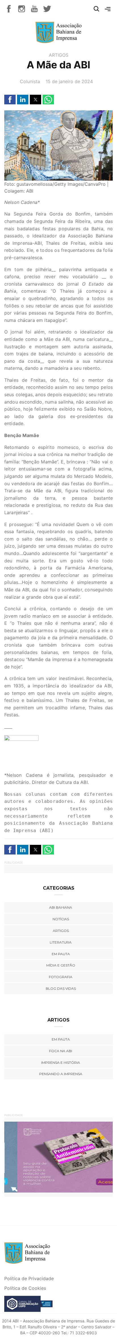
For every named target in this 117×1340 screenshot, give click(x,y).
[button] (10, 99)
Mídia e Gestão (60, 965)
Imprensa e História (60, 1062)
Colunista (30, 81)
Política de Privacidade (29, 1278)
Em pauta (61, 954)
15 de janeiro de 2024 (69, 81)
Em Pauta (61, 1039)
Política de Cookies (25, 1288)
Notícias (61, 919)
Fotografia (60, 977)
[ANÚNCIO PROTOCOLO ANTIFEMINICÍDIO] (58, 1157)
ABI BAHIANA (60, 907)
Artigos (58, 55)
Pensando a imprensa (60, 1074)
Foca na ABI (60, 1051)
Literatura (61, 942)
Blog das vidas (61, 988)
